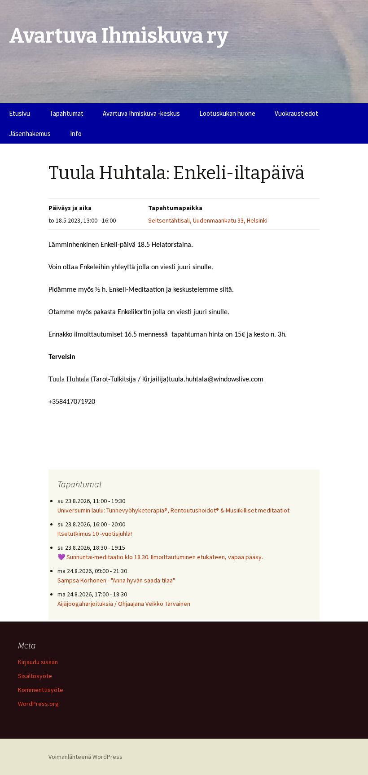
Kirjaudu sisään (38, 662)
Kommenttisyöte (40, 690)
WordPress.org (38, 704)
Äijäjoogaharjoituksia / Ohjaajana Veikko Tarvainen (123, 604)
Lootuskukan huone (227, 113)
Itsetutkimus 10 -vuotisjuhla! (94, 534)
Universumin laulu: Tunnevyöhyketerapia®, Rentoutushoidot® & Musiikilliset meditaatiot (173, 510)
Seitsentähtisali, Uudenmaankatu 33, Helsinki (207, 220)
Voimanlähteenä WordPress (85, 757)
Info (76, 133)
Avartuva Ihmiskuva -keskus (141, 113)
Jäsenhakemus (30, 133)
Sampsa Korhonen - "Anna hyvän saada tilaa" (116, 580)
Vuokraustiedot (296, 113)
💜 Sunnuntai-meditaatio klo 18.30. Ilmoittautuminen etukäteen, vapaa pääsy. (160, 557)
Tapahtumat (66, 113)
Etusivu (19, 113)
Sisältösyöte (35, 676)
